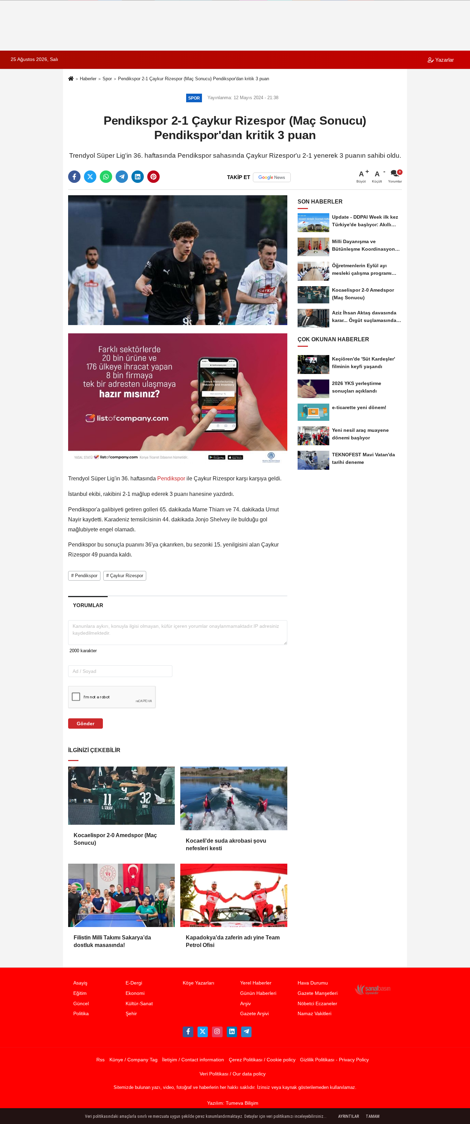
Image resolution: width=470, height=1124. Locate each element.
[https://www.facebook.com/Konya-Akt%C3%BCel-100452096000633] (188, 1032)
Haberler (88, 78)
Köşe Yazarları (198, 983)
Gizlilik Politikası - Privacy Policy (334, 1059)
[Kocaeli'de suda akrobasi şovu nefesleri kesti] (233, 798)
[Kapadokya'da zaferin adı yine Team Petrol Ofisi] (233, 895)
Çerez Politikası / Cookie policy (262, 1059)
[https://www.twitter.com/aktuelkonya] (202, 1032)
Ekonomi (135, 993)
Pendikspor (171, 478)
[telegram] (122, 176)
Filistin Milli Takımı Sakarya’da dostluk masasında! (112, 941)
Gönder (85, 723)
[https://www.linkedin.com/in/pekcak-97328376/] (232, 1032)
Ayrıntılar (348, 1116)
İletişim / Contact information (193, 1059)
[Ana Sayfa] (71, 79)
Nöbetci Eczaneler (317, 1003)
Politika (81, 1013)
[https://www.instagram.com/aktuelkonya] (217, 1032)
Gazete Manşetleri (318, 993)
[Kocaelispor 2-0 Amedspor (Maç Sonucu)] (121, 795)
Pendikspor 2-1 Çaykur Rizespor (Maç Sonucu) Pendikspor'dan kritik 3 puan (193, 78)
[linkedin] (137, 176)
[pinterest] (153, 176)
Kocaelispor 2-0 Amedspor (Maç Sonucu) (115, 839)
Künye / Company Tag (133, 1059)
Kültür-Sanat (139, 1003)
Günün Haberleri (258, 993)
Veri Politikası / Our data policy (233, 1073)
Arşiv (245, 1003)
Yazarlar (444, 60)
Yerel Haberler (255, 983)
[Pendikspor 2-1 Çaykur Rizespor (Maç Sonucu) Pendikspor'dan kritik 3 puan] (177, 259)
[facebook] (74, 176)
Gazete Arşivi (254, 1013)
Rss (100, 1059)
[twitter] (90, 176)
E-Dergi (134, 983)
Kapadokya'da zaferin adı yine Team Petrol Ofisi (233, 941)
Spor (107, 78)
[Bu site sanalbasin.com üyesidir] (373, 989)
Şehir (131, 1013)
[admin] (246, 1032)
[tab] (88, 605)
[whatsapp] (106, 176)
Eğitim (80, 993)
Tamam (373, 1116)
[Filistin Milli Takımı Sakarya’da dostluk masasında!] (121, 895)
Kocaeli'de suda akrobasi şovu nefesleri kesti (226, 844)
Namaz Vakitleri (314, 1013)
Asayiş (80, 983)
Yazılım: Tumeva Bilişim (232, 1103)
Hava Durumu (313, 983)
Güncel (81, 1003)
